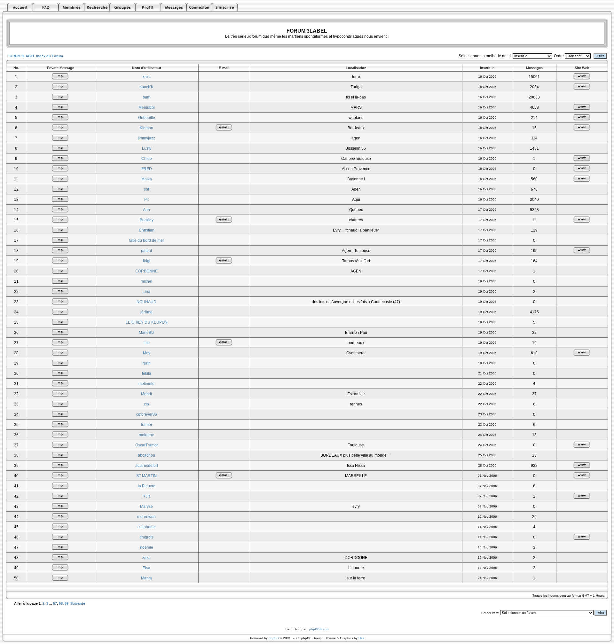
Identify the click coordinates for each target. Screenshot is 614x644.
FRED (146, 169)
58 (61, 603)
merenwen (146, 516)
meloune (146, 435)
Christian (146, 230)
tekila (146, 373)
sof (146, 189)
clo (146, 404)
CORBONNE (146, 271)
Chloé (146, 158)
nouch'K (146, 87)
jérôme (146, 312)
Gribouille (146, 117)
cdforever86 (146, 414)
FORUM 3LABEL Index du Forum (35, 56)
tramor (146, 424)
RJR (146, 496)
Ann (146, 210)
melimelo (146, 383)
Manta (146, 578)
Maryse (146, 506)
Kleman (146, 128)
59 (66, 603)
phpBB (274, 638)
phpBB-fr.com (319, 629)
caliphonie (147, 527)
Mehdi (146, 394)
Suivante (77, 603)
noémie (146, 547)
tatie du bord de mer (146, 240)
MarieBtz (146, 332)
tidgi (146, 261)
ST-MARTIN (146, 476)
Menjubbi (146, 107)
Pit (146, 199)
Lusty (146, 148)
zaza (146, 557)
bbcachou (146, 455)
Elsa (146, 568)
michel (146, 281)
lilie (147, 343)
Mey (146, 353)
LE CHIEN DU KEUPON (147, 322)
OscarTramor (146, 445)
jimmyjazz (146, 138)
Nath (146, 363)
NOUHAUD (146, 302)
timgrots (147, 537)
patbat (146, 250)
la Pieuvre (146, 486)
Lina (146, 291)
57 (55, 603)
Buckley (147, 220)
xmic (147, 77)
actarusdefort (146, 465)
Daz (361, 638)
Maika (146, 179)
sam (146, 97)
